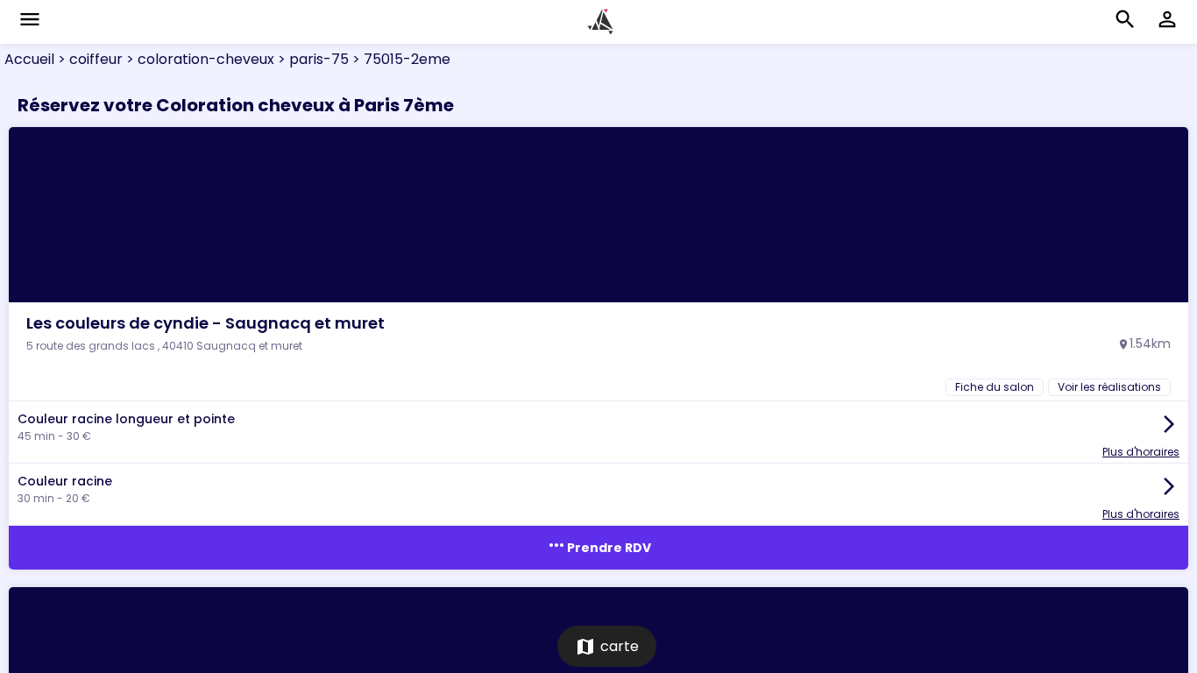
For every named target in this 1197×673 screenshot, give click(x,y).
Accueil (29, 59)
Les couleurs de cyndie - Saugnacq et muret (205, 323)
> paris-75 (311, 59)
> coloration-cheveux (198, 59)
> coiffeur (88, 59)
